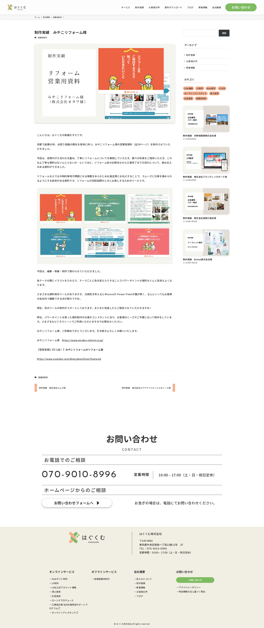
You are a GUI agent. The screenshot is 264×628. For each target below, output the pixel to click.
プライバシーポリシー (190, 587)
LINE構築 (188, 88)
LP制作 (199, 88)
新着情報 (190, 67)
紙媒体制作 (42, 37)
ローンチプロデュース (62, 600)
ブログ (139, 596)
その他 (222, 88)
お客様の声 (191, 61)
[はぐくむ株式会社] (16, 7)
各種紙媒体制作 (102, 578)
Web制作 (211, 88)
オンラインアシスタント (195, 93)
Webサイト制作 (60, 578)
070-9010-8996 (79, 475)
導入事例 (214, 93)
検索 (224, 33)
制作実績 (190, 54)
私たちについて (144, 578)
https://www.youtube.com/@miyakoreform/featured (69, 359)
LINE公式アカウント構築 (64, 587)
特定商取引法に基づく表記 (192, 591)
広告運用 (188, 98)
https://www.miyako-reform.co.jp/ (82, 340)
